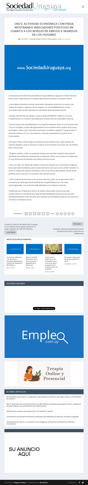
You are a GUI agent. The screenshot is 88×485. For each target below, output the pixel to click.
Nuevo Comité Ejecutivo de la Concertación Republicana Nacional (32, 261)
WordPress (44, 482)
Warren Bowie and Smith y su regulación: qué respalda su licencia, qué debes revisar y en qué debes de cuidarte (44, 398)
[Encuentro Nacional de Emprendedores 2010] (73, 249)
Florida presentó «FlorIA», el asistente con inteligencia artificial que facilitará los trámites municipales (40, 423)
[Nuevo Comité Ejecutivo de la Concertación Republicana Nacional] (34, 249)
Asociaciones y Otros (38, 39)
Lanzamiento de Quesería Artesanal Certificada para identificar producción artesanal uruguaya (43, 417)
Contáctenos (72, 482)
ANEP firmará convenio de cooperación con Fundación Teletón (30, 411)
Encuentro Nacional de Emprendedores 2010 (72, 259)
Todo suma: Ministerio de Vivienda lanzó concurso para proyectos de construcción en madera (51, 263)
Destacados (52, 39)
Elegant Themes (20, 482)
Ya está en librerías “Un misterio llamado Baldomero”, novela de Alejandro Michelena (15, 261)
